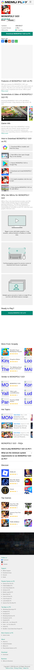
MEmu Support (6, 570)
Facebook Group (7, 572)
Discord (5, 575)
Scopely (11, 20)
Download (5, 654)
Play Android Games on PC (10, 648)
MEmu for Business (8, 661)
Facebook (5, 560)
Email (4, 577)
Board (3, 20)
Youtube (5, 564)
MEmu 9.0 (5, 646)
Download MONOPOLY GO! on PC (18, 34)
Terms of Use (9, 668)
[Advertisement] (17, 61)
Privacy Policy (18, 668)
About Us (5, 641)
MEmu (14, 2)
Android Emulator (7, 643)
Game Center (6, 635)
